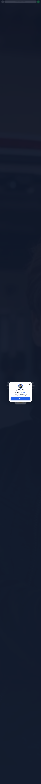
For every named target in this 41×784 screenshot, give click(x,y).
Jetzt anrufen (21, 398)
